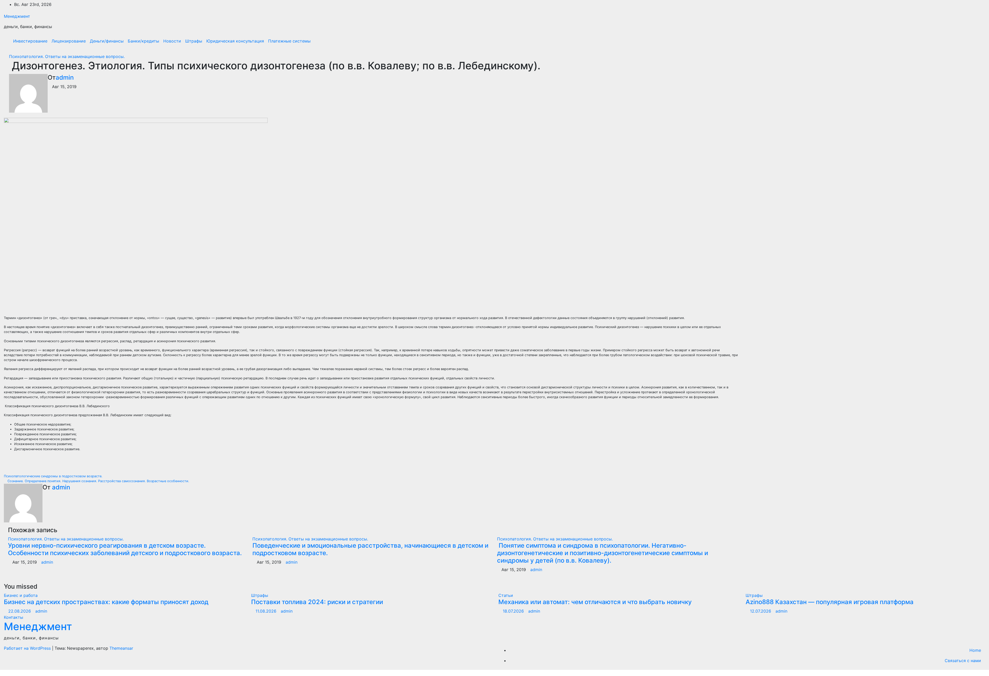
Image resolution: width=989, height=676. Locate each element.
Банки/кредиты (143, 41)
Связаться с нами (963, 660)
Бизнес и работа (21, 595)
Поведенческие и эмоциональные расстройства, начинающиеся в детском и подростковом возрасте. (370, 549)
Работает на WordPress (28, 648)
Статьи (505, 595)
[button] (970, 41)
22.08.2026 (20, 611)
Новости (172, 41)
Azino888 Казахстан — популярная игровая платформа (830, 602)
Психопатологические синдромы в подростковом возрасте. (54, 476)
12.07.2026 (761, 611)
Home (975, 650)
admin (65, 77)
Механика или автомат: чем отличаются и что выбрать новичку (595, 602)
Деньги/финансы (107, 41)
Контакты (13, 617)
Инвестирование (30, 41)
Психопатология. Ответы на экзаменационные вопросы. (67, 56)
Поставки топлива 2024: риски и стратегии (317, 602)
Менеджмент (17, 16)
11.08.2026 (266, 611)
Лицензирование (69, 41)
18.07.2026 (514, 611)
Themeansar (121, 648)
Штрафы (193, 41)
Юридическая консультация (235, 41)
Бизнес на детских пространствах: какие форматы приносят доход (106, 602)
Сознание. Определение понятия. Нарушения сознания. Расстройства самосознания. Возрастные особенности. (97, 481)
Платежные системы (289, 41)
